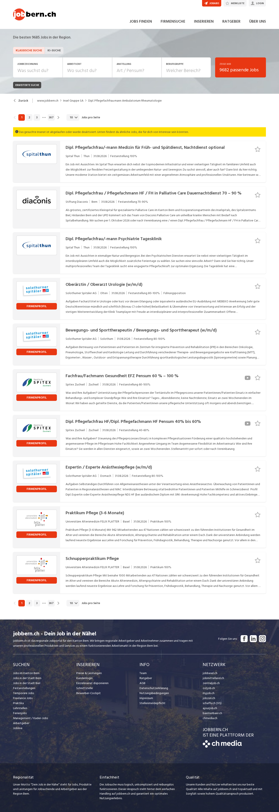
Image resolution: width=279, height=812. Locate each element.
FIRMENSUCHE (173, 21)
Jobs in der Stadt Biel (26, 683)
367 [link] (51, 117)
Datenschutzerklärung (154, 688)
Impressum (146, 698)
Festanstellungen (24, 688)
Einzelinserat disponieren (92, 683)
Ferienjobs (20, 713)
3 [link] (36, 117)
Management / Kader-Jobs (30, 718)
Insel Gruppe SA (73, 101)
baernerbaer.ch (212, 713)
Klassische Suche (29, 50)
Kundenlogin (84, 678)
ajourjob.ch (210, 708)
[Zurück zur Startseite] (222, 746)
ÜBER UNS (257, 21)
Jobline (17, 728)
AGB (142, 683)
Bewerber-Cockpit (88, 693)
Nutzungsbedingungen (154, 693)
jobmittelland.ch (213, 678)
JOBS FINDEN (140, 21)
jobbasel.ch (210, 673)
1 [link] (21, 117)
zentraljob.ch (211, 683)
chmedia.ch (210, 718)
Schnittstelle (84, 688)
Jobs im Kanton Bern (26, 673)
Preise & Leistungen (89, 673)
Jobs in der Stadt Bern (27, 678)
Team (143, 673)
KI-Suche (54, 50)
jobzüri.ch (209, 698)
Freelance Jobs (22, 698)
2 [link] (29, 117)
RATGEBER (231, 21)
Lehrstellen (20, 708)
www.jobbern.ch (47, 101)
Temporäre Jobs (23, 693)
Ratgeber (146, 678)
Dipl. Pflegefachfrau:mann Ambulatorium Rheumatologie (125, 101)
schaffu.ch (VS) (212, 703)
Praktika (18, 703)
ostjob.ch (209, 688)
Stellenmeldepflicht (152, 703)
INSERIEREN (204, 21)
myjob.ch (208, 693)
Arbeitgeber (21, 723)
